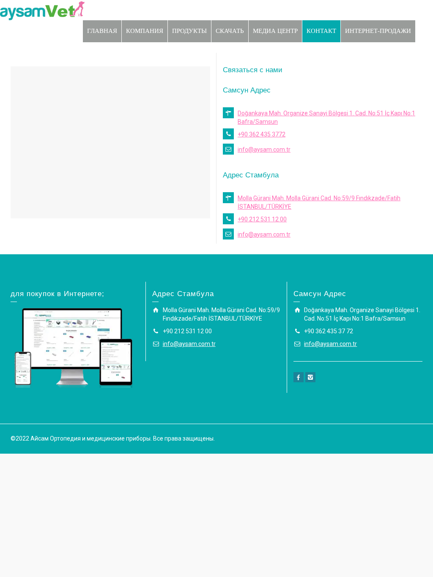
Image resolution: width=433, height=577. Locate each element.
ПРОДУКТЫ (189, 30)
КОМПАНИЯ (144, 30)
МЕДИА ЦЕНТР (275, 30)
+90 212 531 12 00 (262, 219)
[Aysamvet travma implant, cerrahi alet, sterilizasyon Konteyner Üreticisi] (42, 10)
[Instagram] (310, 377)
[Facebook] (298, 377)
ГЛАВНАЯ (102, 30)
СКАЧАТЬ (230, 30)
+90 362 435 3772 (261, 134)
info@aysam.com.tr (264, 149)
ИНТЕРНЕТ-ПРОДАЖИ (378, 30)
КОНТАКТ (321, 30)
